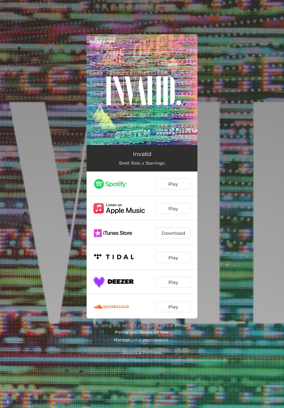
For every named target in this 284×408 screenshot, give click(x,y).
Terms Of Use (153, 332)
